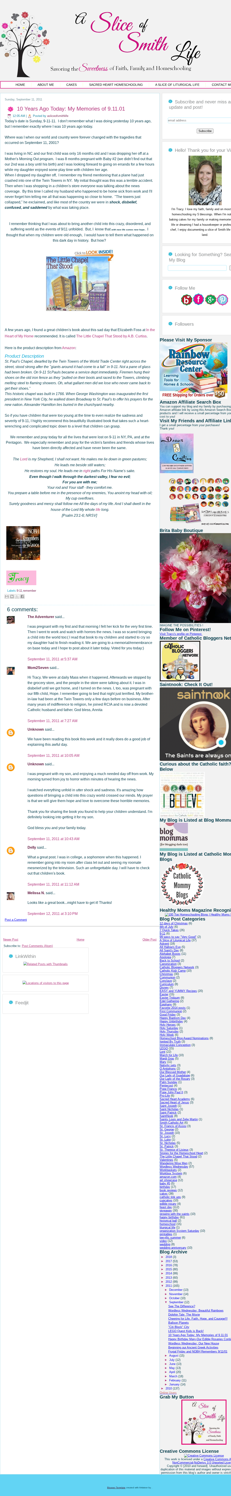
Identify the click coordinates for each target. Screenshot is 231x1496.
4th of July (166, 926)
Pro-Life (165, 1095)
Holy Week (167, 1035)
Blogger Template (116, 1487)
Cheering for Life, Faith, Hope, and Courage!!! (198, 1318)
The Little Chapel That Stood (178, 1156)
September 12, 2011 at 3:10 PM (53, 914)
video (163, 1241)
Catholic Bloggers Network (177, 967)
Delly (32, 847)
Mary (163, 1062)
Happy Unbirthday (171, 1021)
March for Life (169, 1055)
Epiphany (166, 1004)
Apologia (165, 957)
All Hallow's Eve (170, 947)
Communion (167, 977)
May (172, 1368)
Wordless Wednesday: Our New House (193, 1343)
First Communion (171, 1011)
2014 (169, 1273)
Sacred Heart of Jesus (174, 1102)
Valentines (166, 1160)
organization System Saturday (179, 1230)
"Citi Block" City (178, 1327)
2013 (169, 1277)
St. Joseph (167, 1133)
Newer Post (10, 939)
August (174, 1355)
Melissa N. (37, 893)
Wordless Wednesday (174, 1166)
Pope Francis (168, 1089)
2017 (169, 1261)
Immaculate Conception (175, 1045)
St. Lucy (165, 1136)
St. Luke (165, 1139)
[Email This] (7, 596)
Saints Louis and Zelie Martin (179, 1119)
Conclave (166, 980)
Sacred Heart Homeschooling (116, 84)
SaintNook (166, 1116)
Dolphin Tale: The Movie (184, 1314)
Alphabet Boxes (170, 953)
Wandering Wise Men (173, 1163)
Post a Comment (16, 919)
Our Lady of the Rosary (175, 1078)
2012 (169, 1281)
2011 (169, 1285)
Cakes (71, 84)
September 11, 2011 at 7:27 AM (52, 721)
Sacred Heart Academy (175, 1099)
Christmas (166, 974)
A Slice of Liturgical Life (177, 84)
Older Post (150, 939)
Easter (164, 994)
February (175, 1380)
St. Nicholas (168, 1143)
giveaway (166, 1210)
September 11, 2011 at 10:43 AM (53, 839)
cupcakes (166, 1200)
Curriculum (167, 984)
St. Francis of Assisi (173, 1126)
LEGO (164, 1048)
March (173, 1376)
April (172, 1372)
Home (20, 84)
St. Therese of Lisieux (174, 1149)
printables (166, 1234)
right (86, 471)
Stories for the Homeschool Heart (181, 1153)
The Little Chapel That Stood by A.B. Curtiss (111, 336)
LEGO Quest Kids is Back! (186, 1331)
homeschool (168, 1224)
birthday (165, 1187)
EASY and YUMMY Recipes (178, 991)
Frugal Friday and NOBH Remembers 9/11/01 (197, 1351)
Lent (162, 1051)
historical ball (168, 1220)
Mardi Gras (167, 1058)
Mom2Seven (39, 668)
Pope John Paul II (171, 1092)
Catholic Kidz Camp (173, 970)
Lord (23, 459)
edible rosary (168, 1203)
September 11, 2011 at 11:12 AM (53, 884)
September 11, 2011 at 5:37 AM (52, 659)
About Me (45, 84)
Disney (164, 987)
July (172, 1360)
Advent (164, 943)
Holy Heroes (168, 1024)
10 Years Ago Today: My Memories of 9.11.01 (71, 109)
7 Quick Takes (169, 930)
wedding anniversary (173, 1247)
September (176, 1302)
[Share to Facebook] (22, 596)
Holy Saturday (169, 1028)
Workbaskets (168, 1170)
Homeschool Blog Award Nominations (184, 1038)
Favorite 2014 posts (173, 1007)
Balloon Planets (178, 1322)
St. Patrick (167, 1146)
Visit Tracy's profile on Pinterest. (181, 634)
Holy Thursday (169, 1031)
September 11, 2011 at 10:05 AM (53, 755)
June (172, 1364)
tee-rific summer (170, 1237)
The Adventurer (41, 617)
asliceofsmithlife (57, 116)
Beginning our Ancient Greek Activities (193, 1347)
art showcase (168, 1180)
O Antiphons (168, 1068)
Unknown (36, 729)
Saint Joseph (168, 1105)
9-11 (19, 590)
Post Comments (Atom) (37, 946)
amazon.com (168, 1176)
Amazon (68, 348)
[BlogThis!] (12, 596)
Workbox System (171, 1173)
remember (29, 590)
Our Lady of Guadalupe (175, 1075)
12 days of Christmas (174, 923)
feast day (166, 1207)
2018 (169, 1257)
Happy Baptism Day (173, 1018)
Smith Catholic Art (171, 1122)
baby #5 (165, 1183)
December (176, 1289)
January (174, 1384)
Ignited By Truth (170, 1041)
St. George (167, 1129)
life (98, 510)
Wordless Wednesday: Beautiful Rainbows (196, 1310)
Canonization (168, 964)
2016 (169, 1265)
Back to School (170, 960)
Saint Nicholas (169, 1109)
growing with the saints (174, 1214)
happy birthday (169, 1217)
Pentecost (166, 1085)
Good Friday (168, 1014)
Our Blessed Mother (173, 1072)
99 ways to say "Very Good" (178, 937)
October (174, 1298)
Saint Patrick (168, 1112)
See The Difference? (181, 1306)
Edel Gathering (169, 1001)
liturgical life (167, 1227)
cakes (164, 1193)
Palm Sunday (168, 1082)
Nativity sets (168, 1065)
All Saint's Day (169, 950)
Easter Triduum (170, 997)
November (176, 1294)
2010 (169, 1388)
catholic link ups (170, 1197)
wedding (165, 1244)
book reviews (168, 1190)
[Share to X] (17, 596)
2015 (169, 1269)
